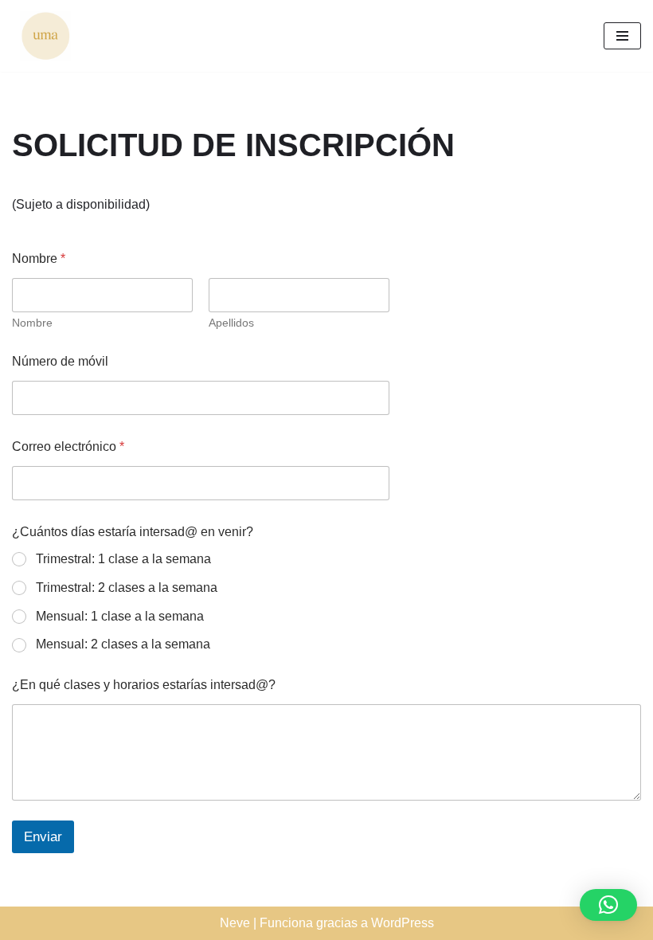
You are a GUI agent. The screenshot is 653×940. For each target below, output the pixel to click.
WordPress (402, 923)
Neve (235, 923)
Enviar (43, 836)
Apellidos (231, 322)
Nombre (32, 322)
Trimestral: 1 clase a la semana (123, 559)
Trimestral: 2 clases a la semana (126, 587)
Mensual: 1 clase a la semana (120, 616)
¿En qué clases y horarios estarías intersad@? (144, 684)
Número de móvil (60, 361)
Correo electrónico (68, 446)
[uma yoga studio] (41, 36)
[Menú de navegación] (622, 35)
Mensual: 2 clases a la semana (123, 644)
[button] (608, 905)
